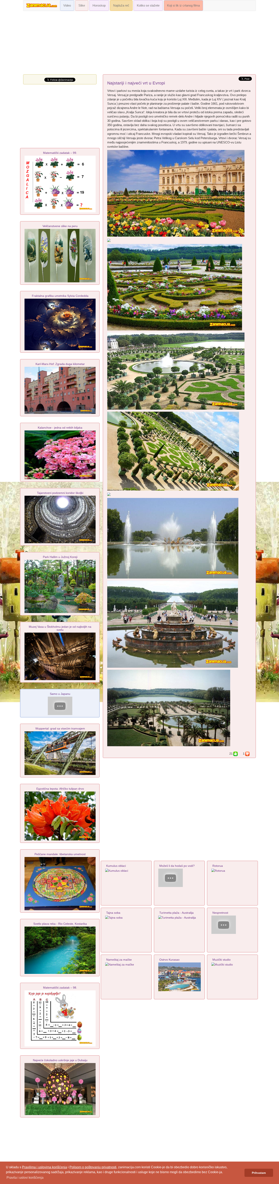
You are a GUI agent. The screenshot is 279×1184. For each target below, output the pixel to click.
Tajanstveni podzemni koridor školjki (60, 492)
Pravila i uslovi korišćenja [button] (25, 1177)
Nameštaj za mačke (119, 959)
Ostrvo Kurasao (169, 959)
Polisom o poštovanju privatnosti (92, 1167)
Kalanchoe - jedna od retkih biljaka (60, 427)
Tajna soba (113, 912)
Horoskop (99, 5)
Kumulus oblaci (116, 865)
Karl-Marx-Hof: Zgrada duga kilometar (60, 364)
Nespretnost (220, 912)
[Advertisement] (139, 43)
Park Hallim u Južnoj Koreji (60, 557)
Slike (81, 5)
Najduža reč (121, 5)
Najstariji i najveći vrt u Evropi (136, 83)
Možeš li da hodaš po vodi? (177, 865)
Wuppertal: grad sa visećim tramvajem (60, 728)
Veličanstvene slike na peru (60, 226)
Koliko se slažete (148, 5)
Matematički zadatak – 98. (60, 987)
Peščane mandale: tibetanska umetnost (60, 854)
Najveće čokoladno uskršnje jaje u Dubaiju (60, 1060)
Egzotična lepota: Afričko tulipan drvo (60, 788)
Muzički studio (221, 959)
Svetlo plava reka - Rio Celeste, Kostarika (60, 923)
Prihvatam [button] (259, 1172)
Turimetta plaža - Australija (176, 912)
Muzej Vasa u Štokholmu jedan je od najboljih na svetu (60, 628)
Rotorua (217, 865)
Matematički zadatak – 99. (60, 152)
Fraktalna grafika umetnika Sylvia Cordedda (60, 295)
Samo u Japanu (60, 693)
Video (67, 5)
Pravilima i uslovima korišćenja (44, 1167)
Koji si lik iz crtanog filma (183, 5)
